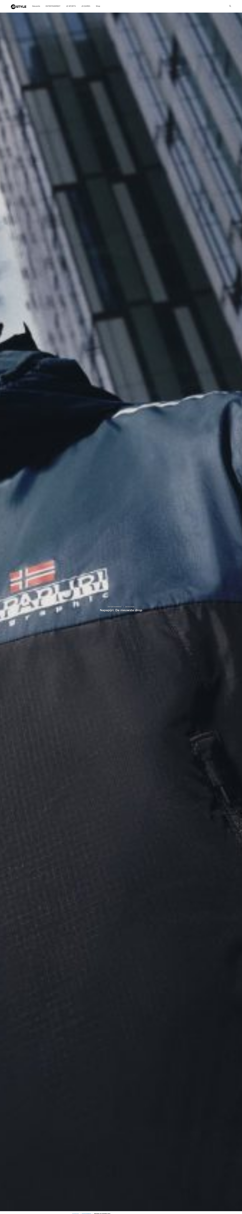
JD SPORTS (71, 6)
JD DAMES (85, 6)
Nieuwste (36, 6)
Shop (98, 6)
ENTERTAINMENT (53, 6)
